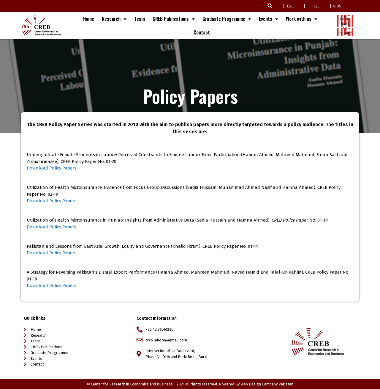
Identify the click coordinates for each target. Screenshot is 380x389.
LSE (290, 6)
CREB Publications (171, 18)
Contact (202, 32)
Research (111, 18)
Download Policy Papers (51, 168)
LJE (316, 6)
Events (265, 18)
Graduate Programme (223, 18)
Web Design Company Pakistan (266, 384)
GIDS (337, 6)
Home (88, 18)
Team (139, 18)
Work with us (298, 18)
